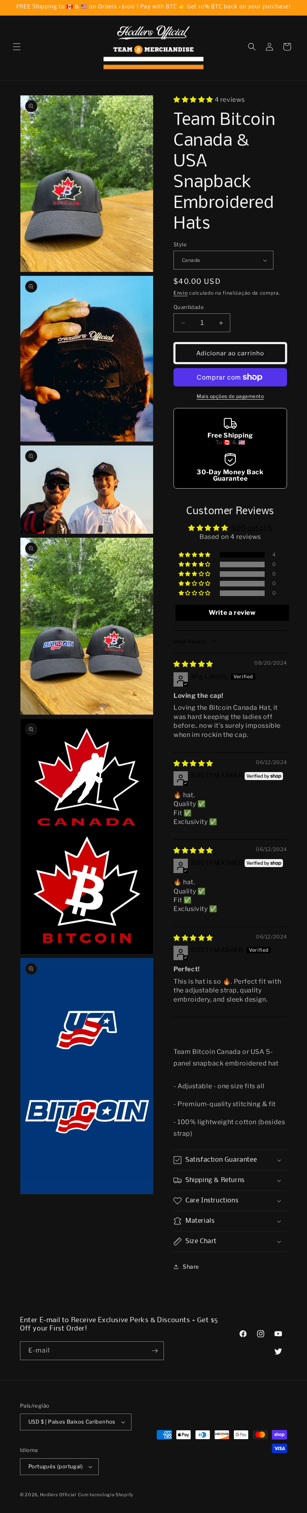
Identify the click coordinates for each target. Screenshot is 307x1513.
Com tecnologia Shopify (106, 1494)
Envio (180, 293)
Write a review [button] (232, 612)
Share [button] (191, 1266)
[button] (17, 46)
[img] (193, 664)
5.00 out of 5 (251, 528)
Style (180, 244)
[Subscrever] (154, 1350)
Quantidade (188, 307)
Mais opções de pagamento (230, 396)
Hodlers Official (58, 1494)
